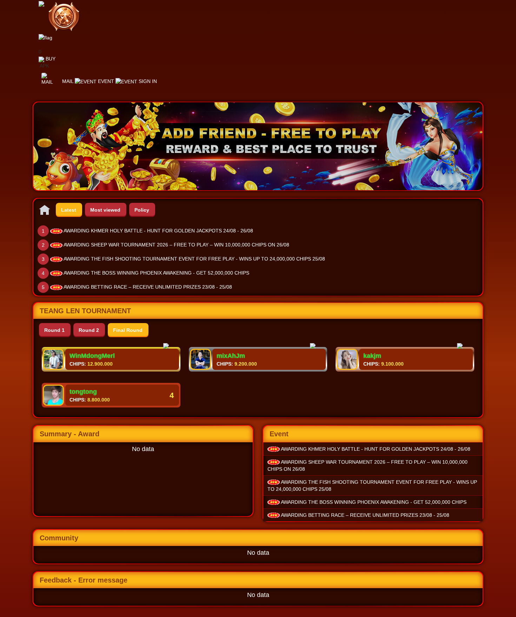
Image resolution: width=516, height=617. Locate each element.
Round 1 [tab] (54, 330)
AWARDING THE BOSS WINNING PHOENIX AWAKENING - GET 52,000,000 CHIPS (156, 273)
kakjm (372, 355)
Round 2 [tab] (89, 330)
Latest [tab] (68, 210)
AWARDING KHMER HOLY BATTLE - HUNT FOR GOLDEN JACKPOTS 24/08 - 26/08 (158, 230)
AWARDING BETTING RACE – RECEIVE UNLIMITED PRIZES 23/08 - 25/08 (148, 287)
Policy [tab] (141, 210)
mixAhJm (231, 355)
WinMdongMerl (92, 355)
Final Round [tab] (128, 330)
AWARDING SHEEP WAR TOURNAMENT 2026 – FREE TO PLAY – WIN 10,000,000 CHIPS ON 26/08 (176, 245)
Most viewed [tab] (105, 210)
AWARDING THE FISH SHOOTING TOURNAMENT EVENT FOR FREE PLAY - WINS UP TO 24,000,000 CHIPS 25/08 (194, 259)
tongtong (83, 391)
